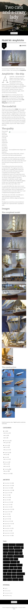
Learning (13, 562)
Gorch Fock (18, 550)
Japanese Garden (18, 556)
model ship (23, 422)
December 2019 (8, 535)
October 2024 (7, 488)
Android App (19, 544)
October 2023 (7, 507)
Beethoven (17, 547)
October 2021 (7, 530)
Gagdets (7, 442)
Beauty (6, 464)
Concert (5, 550)
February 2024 (7, 502)
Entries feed (7, 590)
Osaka (11, 568)
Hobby (17, 553)
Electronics (7, 440)
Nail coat (6, 568)
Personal (6, 462)
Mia (6, 438)
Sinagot (19, 570)
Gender (7, 466)
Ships (12, 422)
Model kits (8, 422)
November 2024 (8, 485)
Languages (6, 562)
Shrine (14, 570)
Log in (5, 588)
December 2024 (8, 483)
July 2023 (6, 514)
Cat (5, 431)
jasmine (23, 45)
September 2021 (8, 533)
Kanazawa (6, 559)
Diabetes (7, 433)
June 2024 (6, 497)
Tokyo (14, 573)
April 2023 (6, 519)
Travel (14, 576)
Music (5, 457)
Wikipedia (4, 102)
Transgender (20, 573)
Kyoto (16, 559)
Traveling (6, 469)
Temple (9, 573)
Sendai (5, 570)
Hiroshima (11, 553)
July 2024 (6, 495)
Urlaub (9, 579)
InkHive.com (14, 607)
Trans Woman (7, 576)
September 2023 (8, 509)
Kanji (11, 559)
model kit (18, 422)
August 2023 (7, 511)
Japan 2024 (7, 473)
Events (6, 447)
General (6, 445)
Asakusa (5, 547)
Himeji (5, 553)
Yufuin (21, 579)
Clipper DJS (5, 96)
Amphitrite (12, 544)
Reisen (20, 568)
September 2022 (8, 523)
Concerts (7, 459)
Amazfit (5, 544)
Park (15, 568)
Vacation (15, 579)
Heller (16, 109)
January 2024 (7, 504)
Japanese (7, 449)
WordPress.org (8, 595)
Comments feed (8, 593)
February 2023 (7, 521)
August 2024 (7, 492)
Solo (4, 573)
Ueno (4, 579)
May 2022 (6, 526)
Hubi (6, 435)
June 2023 (6, 516)
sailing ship (4, 423)
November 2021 (8, 528)
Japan (6, 471)
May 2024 (6, 499)
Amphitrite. (23, 70)
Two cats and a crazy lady (14, 12)
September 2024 (8, 490)
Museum (19, 565)
